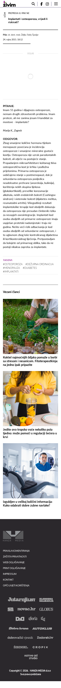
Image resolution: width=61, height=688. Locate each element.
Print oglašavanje (14, 568)
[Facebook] (40, 4)
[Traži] (33, 4)
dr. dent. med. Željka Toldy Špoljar (23, 34)
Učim (4, 14)
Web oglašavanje (14, 562)
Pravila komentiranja (16, 550)
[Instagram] (48, 4)
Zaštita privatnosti (15, 556)
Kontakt (8, 579)
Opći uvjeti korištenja (16, 585)
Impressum (9, 573)
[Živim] (9, 4)
